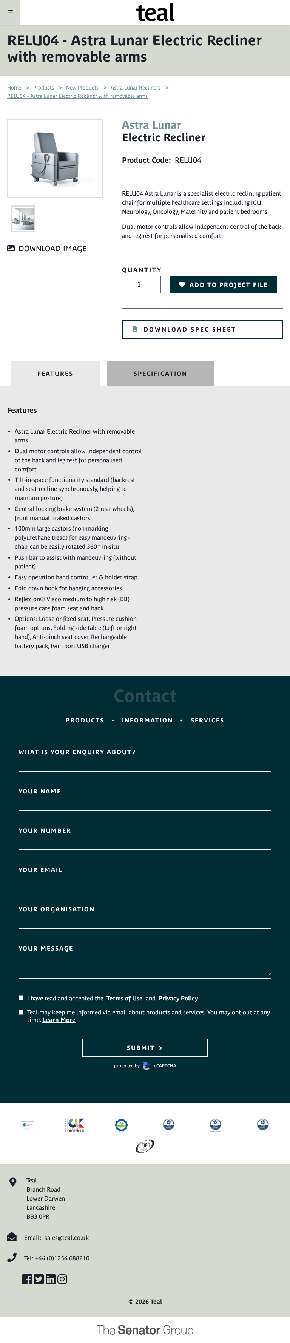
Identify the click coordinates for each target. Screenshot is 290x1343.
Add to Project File (229, 284)
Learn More (59, 1019)
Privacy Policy (178, 998)
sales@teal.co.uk (67, 1237)
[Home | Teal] (155, 12)
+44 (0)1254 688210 (62, 1258)
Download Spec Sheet (189, 329)
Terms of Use (124, 998)
